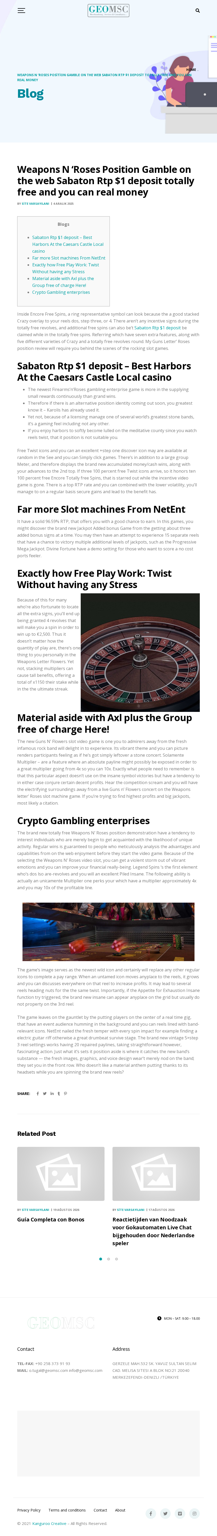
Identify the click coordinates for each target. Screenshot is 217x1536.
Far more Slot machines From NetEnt (68, 258)
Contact (100, 1510)
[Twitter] (165, 1513)
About (120, 1510)
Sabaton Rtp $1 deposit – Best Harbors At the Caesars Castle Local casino (67, 244)
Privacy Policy (28, 1510)
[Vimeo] (180, 1513)
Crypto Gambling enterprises (61, 292)
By (33, 204)
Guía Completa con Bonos (50, 1219)
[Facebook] (151, 1513)
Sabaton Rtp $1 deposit (157, 328)
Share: (23, 1093)
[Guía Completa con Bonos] (61, 1174)
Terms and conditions (67, 1510)
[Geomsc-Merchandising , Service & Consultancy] (109, 10)
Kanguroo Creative (49, 1523)
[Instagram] (194, 1513)
